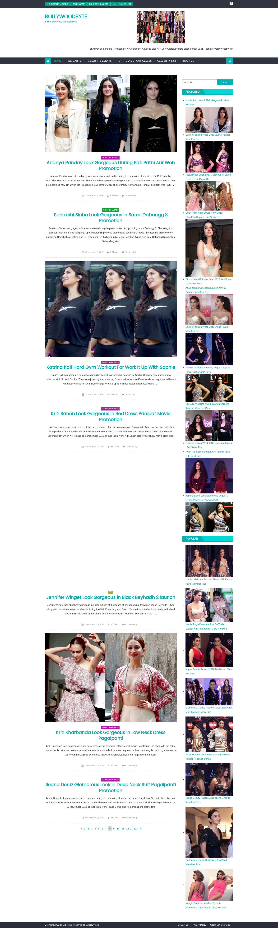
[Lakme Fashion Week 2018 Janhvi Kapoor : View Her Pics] (209, 156)
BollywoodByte (66, 16)
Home (57, 60)
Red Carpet (78, 4)
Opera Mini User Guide (221, 925)
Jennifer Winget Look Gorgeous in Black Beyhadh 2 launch (110, 597)
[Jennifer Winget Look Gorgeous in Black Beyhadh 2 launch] (111, 521)
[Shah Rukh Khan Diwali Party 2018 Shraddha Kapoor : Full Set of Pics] (209, 247)
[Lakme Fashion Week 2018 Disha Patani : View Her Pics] (209, 349)
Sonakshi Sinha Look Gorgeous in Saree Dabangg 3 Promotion (111, 218)
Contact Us (183, 925)
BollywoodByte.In (91, 925)
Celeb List (125, 4)
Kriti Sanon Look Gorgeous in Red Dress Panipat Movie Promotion (111, 416)
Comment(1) (130, 394)
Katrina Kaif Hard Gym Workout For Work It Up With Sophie (110, 367)
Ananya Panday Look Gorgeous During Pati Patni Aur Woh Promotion (111, 166)
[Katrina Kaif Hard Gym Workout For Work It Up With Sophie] (111, 309)
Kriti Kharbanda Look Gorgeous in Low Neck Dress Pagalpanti (111, 735)
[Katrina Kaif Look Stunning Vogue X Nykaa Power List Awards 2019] (209, 387)
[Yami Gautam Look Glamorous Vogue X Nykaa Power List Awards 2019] (209, 516)
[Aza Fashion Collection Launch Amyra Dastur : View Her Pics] (209, 309)
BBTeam (114, 195)
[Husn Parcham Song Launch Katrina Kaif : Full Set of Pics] (209, 475)
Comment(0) (130, 195)
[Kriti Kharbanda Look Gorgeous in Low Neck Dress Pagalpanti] (111, 677)
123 (136, 829)
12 (127, 829)
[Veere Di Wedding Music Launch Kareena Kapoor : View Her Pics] (209, 425)
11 (123, 829)
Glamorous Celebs (57, 4)
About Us (188, 60)
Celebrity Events (98, 4)
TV (113, 4)
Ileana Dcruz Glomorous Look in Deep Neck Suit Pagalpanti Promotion (111, 787)
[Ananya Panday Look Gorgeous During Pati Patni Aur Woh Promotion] (111, 113)
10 (118, 829)
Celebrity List (166, 60)
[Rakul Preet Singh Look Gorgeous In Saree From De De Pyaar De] (209, 195)
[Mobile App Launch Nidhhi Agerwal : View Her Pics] (209, 119)
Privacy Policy (199, 925)
